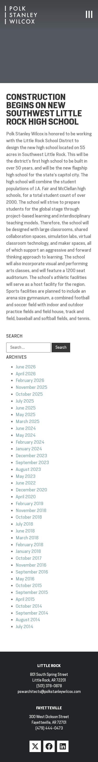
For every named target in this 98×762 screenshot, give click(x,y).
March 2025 (27, 421)
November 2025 (31, 387)
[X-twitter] (35, 746)
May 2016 (25, 579)
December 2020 (31, 490)
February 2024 (30, 442)
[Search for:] (28, 348)
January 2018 (28, 551)
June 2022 (26, 483)
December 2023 (31, 455)
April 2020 (26, 496)
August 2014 (28, 619)
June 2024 (26, 428)
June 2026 (26, 367)
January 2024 (29, 449)
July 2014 (24, 626)
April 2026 (26, 373)
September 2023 (32, 462)
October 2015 (29, 585)
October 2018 (29, 517)
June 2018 (25, 531)
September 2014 (32, 613)
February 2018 (29, 544)
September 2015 (32, 592)
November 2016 (31, 565)
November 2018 (31, 510)
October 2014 (29, 606)
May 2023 (25, 476)
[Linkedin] (63, 746)
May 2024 (26, 435)
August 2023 (28, 469)
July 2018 (24, 524)
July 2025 (25, 401)
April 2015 (25, 599)
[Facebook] (49, 746)
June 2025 (26, 408)
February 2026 (30, 380)
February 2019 (29, 503)
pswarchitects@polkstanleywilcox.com (49, 691)
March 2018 (27, 538)
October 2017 (28, 558)
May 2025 (25, 414)
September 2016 (32, 572)
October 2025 (29, 394)
